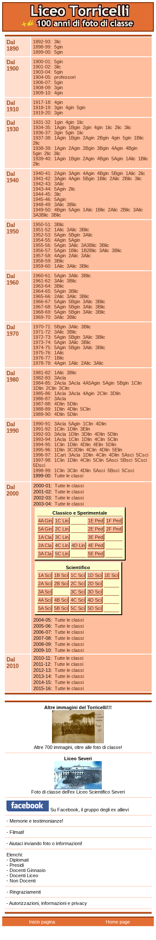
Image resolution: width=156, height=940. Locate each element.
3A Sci (44, 591)
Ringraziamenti (25, 892)
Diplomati (19, 859)
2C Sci (77, 583)
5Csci (142, 454)
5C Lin (61, 553)
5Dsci (39, 465)
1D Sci (94, 575)
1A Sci (44, 575)
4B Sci (61, 600)
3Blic (72, 204)
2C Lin (61, 529)
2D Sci (94, 583)
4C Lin (61, 545)
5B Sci (61, 608)
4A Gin (45, 520)
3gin (58, 87)
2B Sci (61, 583)
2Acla (60, 383)
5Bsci (126, 460)
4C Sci (77, 600)
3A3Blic (41, 214)
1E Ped (95, 520)
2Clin (51, 388)
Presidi (17, 865)
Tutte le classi (68, 475)
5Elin (117, 449)
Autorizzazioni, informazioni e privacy (48, 903)
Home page (118, 921)
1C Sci (77, 575)
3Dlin (115, 393)
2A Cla (45, 545)
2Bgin (103, 137)
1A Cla (45, 537)
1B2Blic (89, 250)
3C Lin (61, 537)
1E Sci (111, 575)
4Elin (98, 444)
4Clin (99, 439)
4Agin (117, 148)
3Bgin (103, 148)
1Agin (60, 127)
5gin (58, 46)
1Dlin (38, 388)
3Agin (74, 173)
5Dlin (72, 403)
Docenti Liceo (24, 875)
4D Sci (94, 600)
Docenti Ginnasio (28, 870)
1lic (80, 122)
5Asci (127, 454)
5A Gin (45, 529)
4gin (58, 92)
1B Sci (61, 575)
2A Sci (44, 583)
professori (64, 77)
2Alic (115, 178)
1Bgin (74, 127)
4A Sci (44, 600)
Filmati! (17, 832)
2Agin (88, 137)
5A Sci (44, 608)
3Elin (85, 428)
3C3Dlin (75, 449)
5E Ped (95, 553)
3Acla (60, 377)
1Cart (60, 454)
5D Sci (94, 608)
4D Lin (78, 545)
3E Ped (95, 537)
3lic (57, 41)
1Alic (131, 158)
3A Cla (45, 553)
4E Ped (95, 545)
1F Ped (113, 520)
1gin (58, 122)
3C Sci (77, 591)
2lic (118, 127)
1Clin (136, 383)
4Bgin (131, 148)
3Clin (64, 388)
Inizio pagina (42, 921)
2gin (87, 127)
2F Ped (113, 529)
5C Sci (77, 608)
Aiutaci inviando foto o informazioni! (45, 843)
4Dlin (59, 403)
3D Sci (94, 591)
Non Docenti (23, 880)
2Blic (127, 178)
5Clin (85, 409)
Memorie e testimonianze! (36, 820)
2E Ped (95, 529)
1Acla (60, 393)
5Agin (117, 158)
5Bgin (117, 173)
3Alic (59, 183)
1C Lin (61, 520)
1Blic (139, 137)
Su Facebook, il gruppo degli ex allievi (89, 809)
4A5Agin (91, 383)
